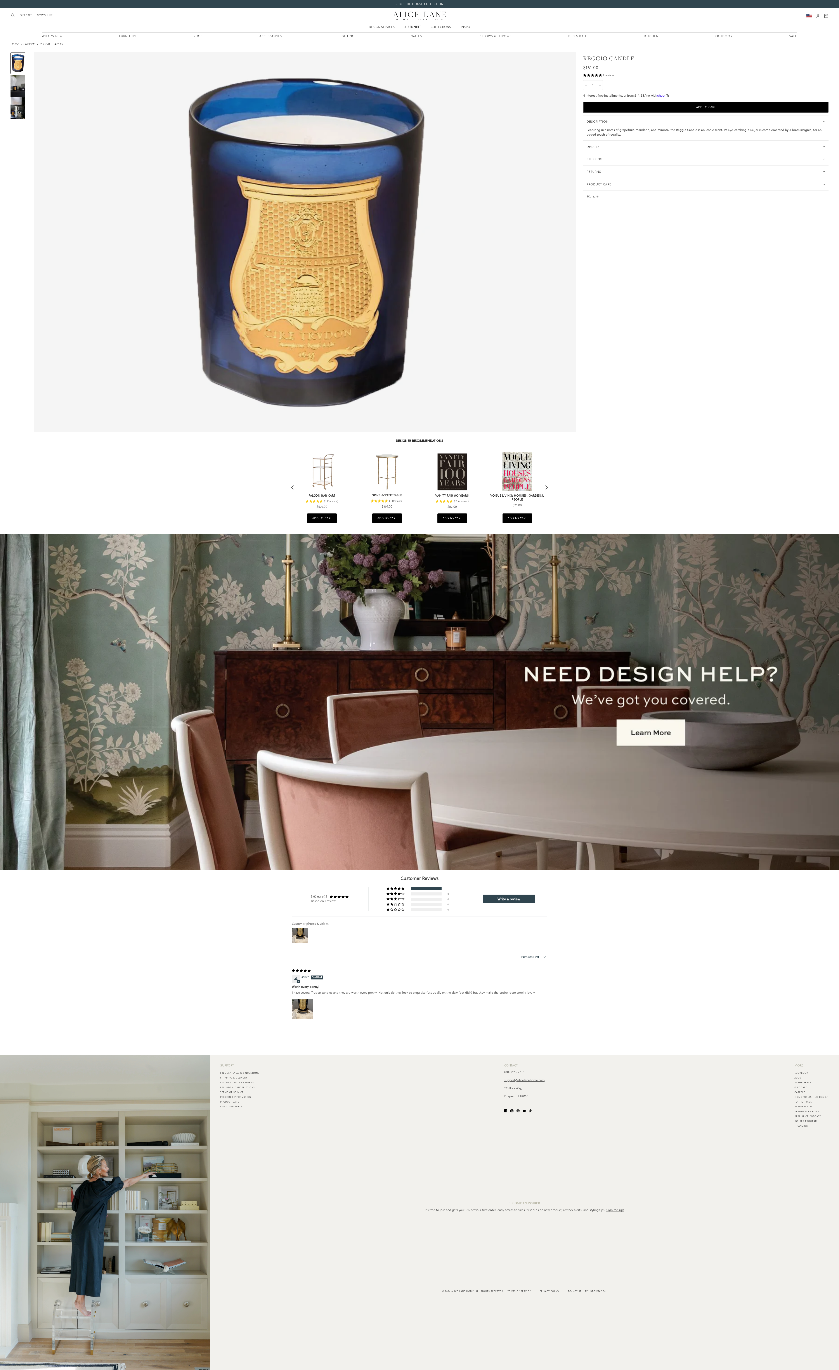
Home (14, 44)
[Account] (817, 16)
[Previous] (292, 487)
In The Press (802, 1082)
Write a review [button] (509, 899)
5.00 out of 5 (319, 896)
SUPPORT (227, 1065)
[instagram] (512, 1110)
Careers (799, 1092)
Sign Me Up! (615, 1210)
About (798, 1077)
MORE (798, 1065)
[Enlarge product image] (305, 242)
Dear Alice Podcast (807, 1116)
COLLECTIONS (441, 27)
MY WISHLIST (44, 15)
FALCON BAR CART (322, 495)
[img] (301, 970)
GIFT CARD (26, 15)
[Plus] (600, 85)
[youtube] (524, 1110)
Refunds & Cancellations (237, 1087)
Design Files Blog (806, 1111)
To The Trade (803, 1101)
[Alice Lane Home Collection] (419, 16)
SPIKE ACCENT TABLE (387, 495)
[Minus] (586, 85)
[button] (593, 75)
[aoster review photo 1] (302, 1008)
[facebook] (506, 1110)
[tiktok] (530, 1110)
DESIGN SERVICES (382, 27)
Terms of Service (232, 1092)
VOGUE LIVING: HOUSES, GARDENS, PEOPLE (517, 497)
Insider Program (805, 1121)
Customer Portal (232, 1106)
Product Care (229, 1101)
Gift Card (800, 1087)
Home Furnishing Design (811, 1097)
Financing (801, 1125)
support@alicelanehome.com (524, 1080)
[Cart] (826, 16)
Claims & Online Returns (237, 1082)
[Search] (12, 15)
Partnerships (803, 1106)
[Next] (546, 487)
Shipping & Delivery (233, 1077)
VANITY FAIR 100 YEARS (452, 495)
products (29, 44)
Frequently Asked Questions (239, 1073)
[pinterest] (518, 1110)
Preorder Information (235, 1097)
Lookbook (801, 1073)
